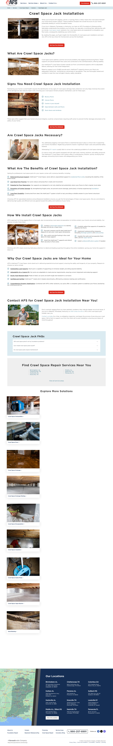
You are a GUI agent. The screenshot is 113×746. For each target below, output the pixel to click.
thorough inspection (57, 225)
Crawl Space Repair (24, 8)
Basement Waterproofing (32, 732)
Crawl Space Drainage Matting (16, 496)
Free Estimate (85, 3)
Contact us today (47, 316)
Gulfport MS (92, 691)
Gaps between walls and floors (54, 107)
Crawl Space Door (13, 442)
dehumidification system (91, 241)
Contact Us (52, 3)
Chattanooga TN (73, 682)
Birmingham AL (51, 682)
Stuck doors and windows (53, 110)
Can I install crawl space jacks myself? (24, 345)
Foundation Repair (12, 732)
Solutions (33, 8)
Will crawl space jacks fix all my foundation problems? (29, 341)
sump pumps (99, 232)
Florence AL (71, 691)
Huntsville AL (51, 700)
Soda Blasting (12, 631)
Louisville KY (93, 700)
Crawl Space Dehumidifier (15, 416)
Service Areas (32, 3)
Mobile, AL (68, 370)
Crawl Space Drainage (14, 470)
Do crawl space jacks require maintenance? (26, 349)
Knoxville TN (71, 700)
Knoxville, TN (34, 374)
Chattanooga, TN (35, 371)
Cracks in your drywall (52, 103)
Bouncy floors (49, 97)
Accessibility (92, 742)
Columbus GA (93, 682)
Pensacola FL (93, 709)
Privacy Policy (72, 742)
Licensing (103, 742)
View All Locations (52, 717)
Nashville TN (71, 709)
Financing (45, 730)
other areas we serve (77, 311)
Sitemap (98, 742)
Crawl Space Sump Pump (15, 577)
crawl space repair (54, 30)
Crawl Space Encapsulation (15, 524)
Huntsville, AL (34, 373)
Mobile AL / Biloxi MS (54, 709)
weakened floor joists (78, 177)
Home (8, 8)
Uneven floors (49, 100)
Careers (27, 730)
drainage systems (86, 232)
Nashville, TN (69, 371)
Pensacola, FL (69, 373)
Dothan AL (50, 691)
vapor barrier (87, 237)
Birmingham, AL (35, 370)
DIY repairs (53, 149)
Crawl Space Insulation (14, 549)
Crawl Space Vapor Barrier (15, 603)
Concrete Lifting (60, 732)
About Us (43, 3)
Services (23, 3)
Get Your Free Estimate (56, 45)
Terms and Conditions (82, 742)
